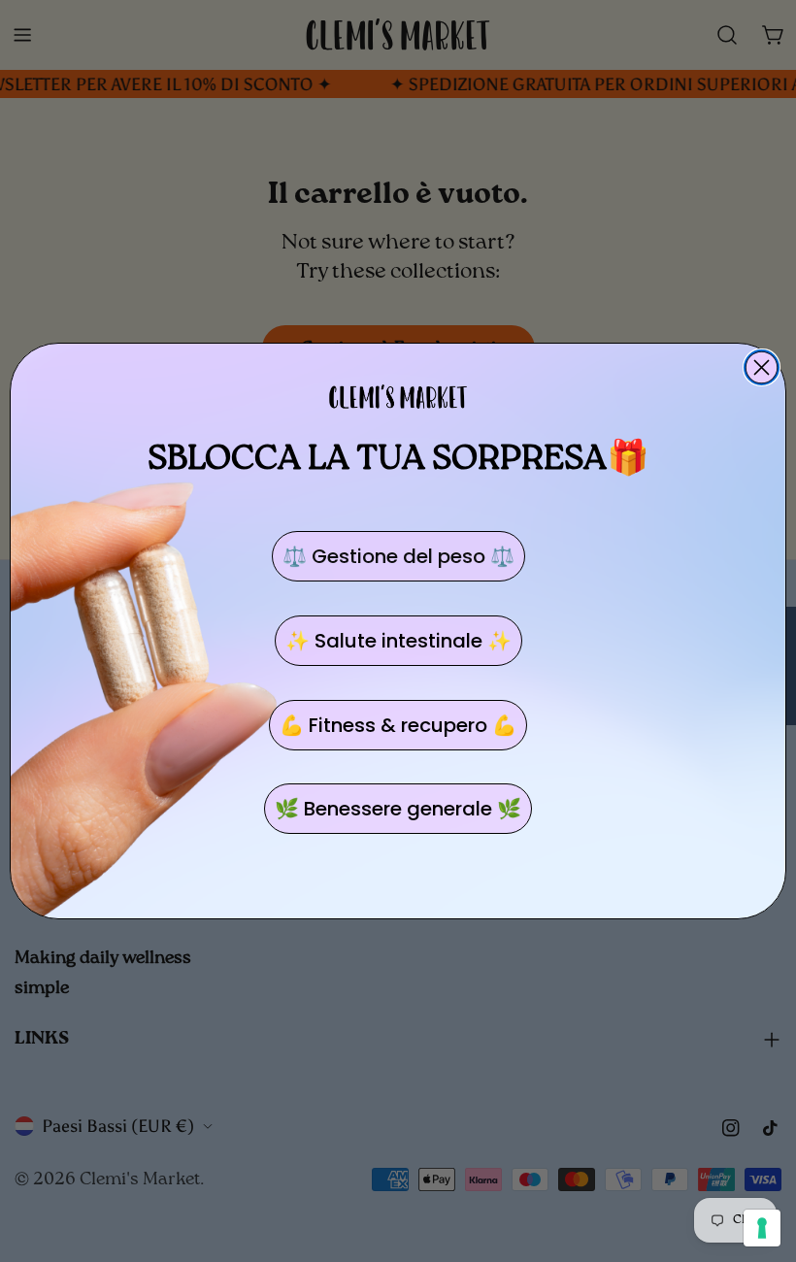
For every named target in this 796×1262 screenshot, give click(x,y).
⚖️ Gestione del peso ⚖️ (398, 556)
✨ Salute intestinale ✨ (398, 640)
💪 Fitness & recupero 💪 (398, 725)
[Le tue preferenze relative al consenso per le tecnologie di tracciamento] (762, 1228)
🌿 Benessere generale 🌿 (398, 808)
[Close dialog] (762, 367)
